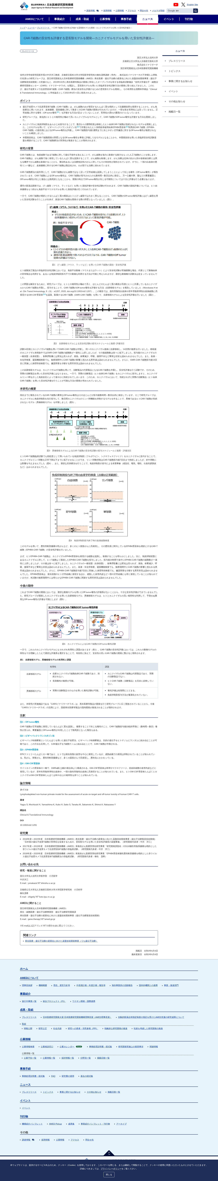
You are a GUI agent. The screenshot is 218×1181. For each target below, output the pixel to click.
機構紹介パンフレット (32, 1124)
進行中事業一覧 (29, 1001)
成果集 (71, 1124)
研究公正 (43, 1028)
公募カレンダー (70, 1046)
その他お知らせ (94, 1092)
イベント (25, 1100)
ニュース (31, 28)
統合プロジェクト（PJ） (54, 1001)
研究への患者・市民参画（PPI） (83, 1028)
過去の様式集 (87, 1076)
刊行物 (24, 1116)
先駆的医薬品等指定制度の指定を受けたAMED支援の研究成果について (151, 1017)
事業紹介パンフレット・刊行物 (95, 1124)
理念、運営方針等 (61, 985)
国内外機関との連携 (148, 985)
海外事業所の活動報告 (122, 985)
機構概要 (43, 985)
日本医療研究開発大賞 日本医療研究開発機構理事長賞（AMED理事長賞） (77, 1017)
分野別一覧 (85, 1058)
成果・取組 (26, 1009)
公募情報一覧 (49, 1058)
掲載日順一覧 (103, 1058)
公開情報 (120, 10)
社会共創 (57, 1028)
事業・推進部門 (171, 985)
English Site (192, 4)
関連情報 (154, 1046)
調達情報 (90, 10)
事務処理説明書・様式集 (100, 1046)
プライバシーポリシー (111, 1168)
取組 (24, 1024)
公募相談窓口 (47, 1046)
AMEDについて (29, 977)
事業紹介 (25, 993)
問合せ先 (144, 10)
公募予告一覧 (30, 1058)
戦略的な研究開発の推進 (116, 1028)
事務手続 (25, 1068)
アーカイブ (121, 1124)
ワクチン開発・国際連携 (83, 1001)
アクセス (132, 10)
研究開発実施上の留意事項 (130, 1046)
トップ (22, 28)
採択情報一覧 (68, 1058)
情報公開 (28, 1028)
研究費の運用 (68, 1076)
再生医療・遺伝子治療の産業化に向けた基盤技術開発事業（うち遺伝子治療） (61, 941)
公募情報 (25, 1039)
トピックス (48, 1092)
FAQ (53, 1076)
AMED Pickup (55, 1124)
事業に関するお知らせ (70, 1092)
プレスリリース (44, 28)
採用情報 (107, 10)
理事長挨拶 (27, 985)
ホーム (24, 968)
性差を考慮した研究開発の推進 (148, 1028)
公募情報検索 (28, 1046)
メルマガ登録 (158, 10)
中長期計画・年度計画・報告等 (90, 985)
